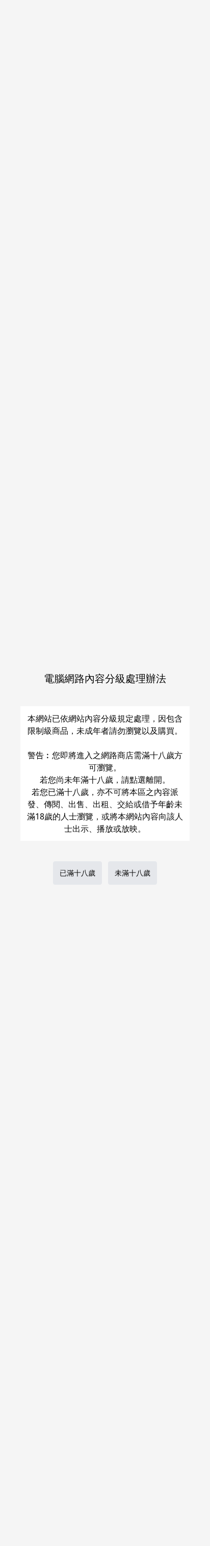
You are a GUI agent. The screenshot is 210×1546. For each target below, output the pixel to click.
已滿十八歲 (77, 873)
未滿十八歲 (132, 873)
